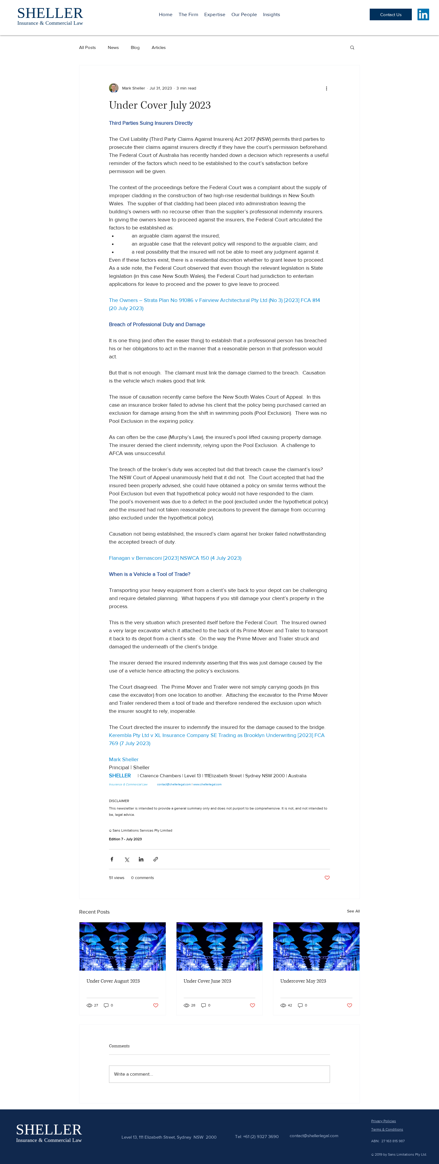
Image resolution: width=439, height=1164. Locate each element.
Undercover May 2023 (303, 981)
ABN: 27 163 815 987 (388, 1141)
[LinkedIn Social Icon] (423, 14)
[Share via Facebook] (112, 859)
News (113, 47)
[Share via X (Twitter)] (126, 859)
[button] (352, 47)
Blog (135, 47)
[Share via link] (156, 859)
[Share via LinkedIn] (141, 859)
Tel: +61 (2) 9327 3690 (257, 1136)
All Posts (87, 47)
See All (353, 911)
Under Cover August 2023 (113, 981)
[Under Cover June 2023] (219, 946)
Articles (159, 47)
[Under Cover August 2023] (122, 946)
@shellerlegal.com (321, 1135)
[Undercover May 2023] (316, 946)
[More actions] (326, 88)
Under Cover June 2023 (207, 981)
